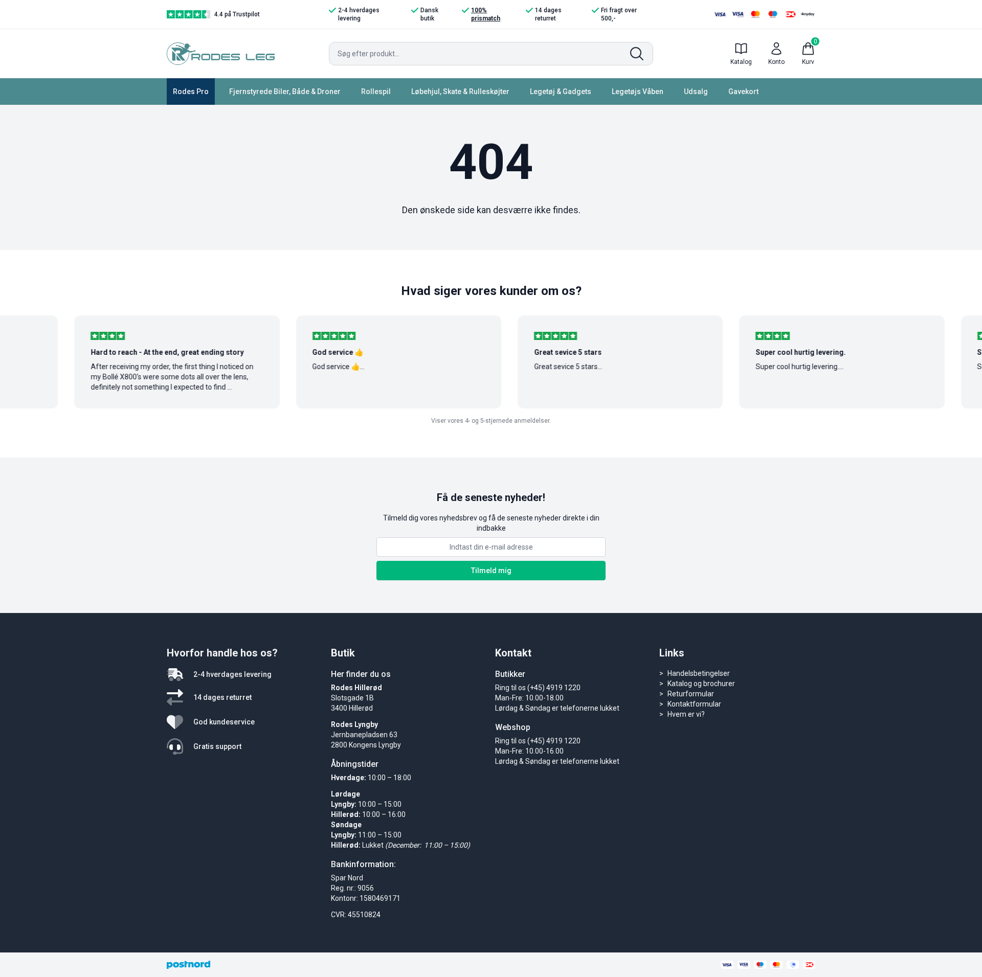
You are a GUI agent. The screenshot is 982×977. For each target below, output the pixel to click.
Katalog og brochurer (701, 683)
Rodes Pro (191, 91)
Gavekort (743, 91)
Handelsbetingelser (698, 673)
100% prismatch (485, 14)
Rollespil (376, 91)
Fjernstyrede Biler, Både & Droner (285, 91)
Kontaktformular (694, 704)
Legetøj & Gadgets (560, 91)
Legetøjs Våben (637, 91)
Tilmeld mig (491, 570)
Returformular (690, 694)
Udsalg (696, 91)
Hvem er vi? (686, 714)
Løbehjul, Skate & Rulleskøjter (460, 91)
